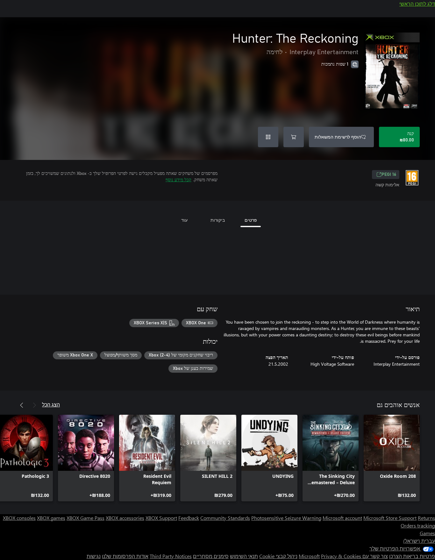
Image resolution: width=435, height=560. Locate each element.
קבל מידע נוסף (178, 179)
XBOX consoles (19, 517)
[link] (392, 458)
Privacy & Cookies (341, 556)
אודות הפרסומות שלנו (125, 556)
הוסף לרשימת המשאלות (338, 137)
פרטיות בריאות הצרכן (412, 556)
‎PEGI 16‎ (389, 174)
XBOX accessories (125, 517)
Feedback (188, 517)
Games (427, 533)
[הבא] (21, 405)
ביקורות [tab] (217, 220)
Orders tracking (418, 525)
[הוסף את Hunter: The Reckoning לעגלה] (293, 137)
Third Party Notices (171, 556)
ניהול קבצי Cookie (278, 556)
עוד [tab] (184, 220)
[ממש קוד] (268, 137)
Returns (426, 517)
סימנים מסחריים (211, 556)
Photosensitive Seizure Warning (286, 517)
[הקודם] (34, 405)
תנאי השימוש (244, 556)
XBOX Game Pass (85, 517)
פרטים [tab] (251, 220)
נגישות (94, 556)
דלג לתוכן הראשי (417, 3)
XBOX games (51, 517)
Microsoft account (342, 517)
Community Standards (225, 517)
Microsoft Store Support (390, 517)
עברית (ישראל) (419, 540)
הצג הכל (51, 404)
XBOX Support (161, 517)
